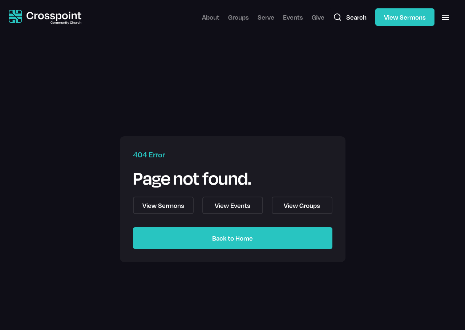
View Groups (302, 205)
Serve (266, 17)
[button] (445, 17)
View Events (232, 205)
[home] (45, 17)
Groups (238, 17)
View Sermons (405, 17)
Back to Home (232, 238)
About (210, 17)
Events (293, 17)
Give (318, 17)
